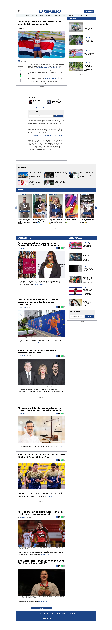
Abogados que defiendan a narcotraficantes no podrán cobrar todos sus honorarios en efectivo (40, 409)
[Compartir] (20, 81)
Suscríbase (72, 613)
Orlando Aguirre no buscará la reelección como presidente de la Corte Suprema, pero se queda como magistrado (35, 174)
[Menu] (19, 11)
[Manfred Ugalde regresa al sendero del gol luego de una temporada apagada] (76, 53)
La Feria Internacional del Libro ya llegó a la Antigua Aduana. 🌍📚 (39, 221)
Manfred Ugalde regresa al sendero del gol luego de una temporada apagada (89, 54)
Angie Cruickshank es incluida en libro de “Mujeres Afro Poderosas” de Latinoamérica (38, 244)
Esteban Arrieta (22, 248)
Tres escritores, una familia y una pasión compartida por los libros (37, 351)
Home (19, 18)
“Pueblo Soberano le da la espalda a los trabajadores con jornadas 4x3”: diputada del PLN (88, 302)
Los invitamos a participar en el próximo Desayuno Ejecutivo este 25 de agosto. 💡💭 (55, 221)
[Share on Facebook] (20, 71)
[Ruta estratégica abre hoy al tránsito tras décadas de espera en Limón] (76, 40)
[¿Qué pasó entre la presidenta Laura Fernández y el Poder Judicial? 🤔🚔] (87, 206)
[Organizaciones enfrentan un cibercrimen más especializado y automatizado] (75, 257)
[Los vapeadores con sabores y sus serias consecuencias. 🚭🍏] (71, 206)
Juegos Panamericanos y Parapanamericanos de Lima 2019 (48, 67)
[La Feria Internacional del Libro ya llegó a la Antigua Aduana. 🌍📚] (40, 206)
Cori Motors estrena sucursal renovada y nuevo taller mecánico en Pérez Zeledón (57, 101)
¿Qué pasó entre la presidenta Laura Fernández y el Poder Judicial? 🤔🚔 (87, 221)
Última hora (23, 18)
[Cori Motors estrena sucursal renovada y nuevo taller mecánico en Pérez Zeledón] (49, 102)
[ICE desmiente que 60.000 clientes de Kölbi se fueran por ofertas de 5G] (76, 27)
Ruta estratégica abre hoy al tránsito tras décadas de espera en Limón (89, 40)
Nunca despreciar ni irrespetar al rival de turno (38, 102)
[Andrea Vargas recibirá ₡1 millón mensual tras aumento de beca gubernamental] (41, 44)
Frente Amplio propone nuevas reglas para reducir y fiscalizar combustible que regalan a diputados (88, 280)
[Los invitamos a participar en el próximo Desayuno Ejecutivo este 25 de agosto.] (56, 206)
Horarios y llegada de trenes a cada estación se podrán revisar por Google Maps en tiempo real (87, 174)
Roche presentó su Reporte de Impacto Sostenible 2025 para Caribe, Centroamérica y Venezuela (24, 221)
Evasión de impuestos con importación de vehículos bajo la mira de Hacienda (61, 174)
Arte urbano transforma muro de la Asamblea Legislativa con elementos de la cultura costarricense (39, 302)
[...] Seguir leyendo (37, 284)
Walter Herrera (25, 60)
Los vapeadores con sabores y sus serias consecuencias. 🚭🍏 (71, 221)
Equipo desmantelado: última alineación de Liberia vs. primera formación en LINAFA (41, 455)
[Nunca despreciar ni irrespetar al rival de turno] (30, 102)
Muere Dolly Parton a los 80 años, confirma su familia (88, 269)
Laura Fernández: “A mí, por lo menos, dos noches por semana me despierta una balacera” (61, 182)
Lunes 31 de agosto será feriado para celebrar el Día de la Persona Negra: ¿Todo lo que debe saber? (88, 292)
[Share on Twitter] (20, 74)
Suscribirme (58, 115)
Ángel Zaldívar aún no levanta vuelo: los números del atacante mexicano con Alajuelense (40, 513)
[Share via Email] (20, 79)
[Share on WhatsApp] (20, 76)
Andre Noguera (22, 459)
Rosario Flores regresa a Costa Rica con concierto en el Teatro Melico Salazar (35, 181)
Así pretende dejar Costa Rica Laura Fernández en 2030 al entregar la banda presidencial (88, 246)
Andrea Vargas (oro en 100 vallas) (51, 78)
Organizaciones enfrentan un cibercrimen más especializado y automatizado (87, 258)
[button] (89, 11)
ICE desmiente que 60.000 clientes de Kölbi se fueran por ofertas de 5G (88, 27)
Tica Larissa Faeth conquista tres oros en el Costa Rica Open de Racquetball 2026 (41, 562)
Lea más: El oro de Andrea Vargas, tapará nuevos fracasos (41, 107)
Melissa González (22, 307)
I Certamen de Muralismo (26, 342)
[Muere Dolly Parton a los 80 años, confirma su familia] (75, 268)
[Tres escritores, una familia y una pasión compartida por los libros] (41, 372)
